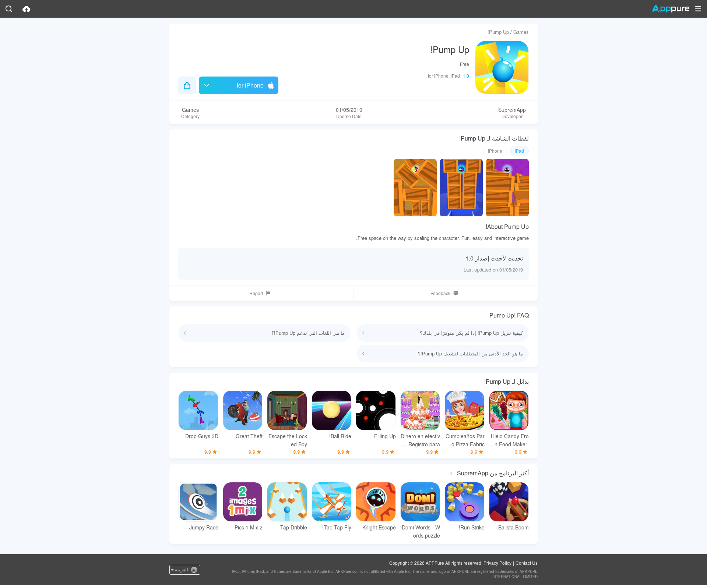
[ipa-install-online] (26, 9)
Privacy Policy (497, 563)
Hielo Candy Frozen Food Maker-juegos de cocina (509, 440)
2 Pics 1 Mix (249, 527)
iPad (519, 151)
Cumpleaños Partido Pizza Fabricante (465, 440)
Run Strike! (472, 527)
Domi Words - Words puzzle (421, 531)
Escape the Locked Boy (287, 440)
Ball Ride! (340, 436)
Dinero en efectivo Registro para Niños (420, 440)
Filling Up (385, 436)
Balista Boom (513, 527)
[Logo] (670, 9)
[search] (9, 9)
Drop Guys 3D (201, 436)
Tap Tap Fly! (336, 527)
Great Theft (249, 436)
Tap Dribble (293, 527)
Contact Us (527, 563)
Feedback (440, 293)
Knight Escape (379, 527)
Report (256, 293)
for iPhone (250, 85)
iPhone (495, 151)
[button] (698, 9)
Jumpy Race (203, 527)
